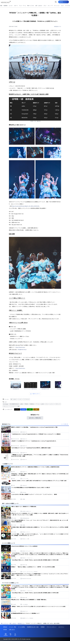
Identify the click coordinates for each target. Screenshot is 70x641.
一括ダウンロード (36, 393)
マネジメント (5, 406)
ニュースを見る (64, 424)
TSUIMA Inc (32, 404)
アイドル (37, 404)
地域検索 (5, 5)
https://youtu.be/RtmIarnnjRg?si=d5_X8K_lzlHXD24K (25, 206)
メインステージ (13, 406)
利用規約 (43, 627)
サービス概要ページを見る (60, 638)
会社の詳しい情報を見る (35, 418)
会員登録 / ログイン (63, 1)
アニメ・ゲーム (22, 5)
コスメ (62, 5)
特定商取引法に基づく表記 (33, 627)
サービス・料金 (12, 627)
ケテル (46, 404)
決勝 (18, 406)
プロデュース (57, 404)
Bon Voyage (5, 404)
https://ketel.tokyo (20, 347)
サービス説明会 (21, 627)
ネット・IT (50, 5)
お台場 (42, 404)
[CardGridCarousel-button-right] (61, 385)
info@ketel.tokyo (22, 349)
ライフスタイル (26, 399)
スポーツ (16, 5)
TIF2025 (26, 404)
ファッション (57, 5)
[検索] (55, 2)
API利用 (5, 629)
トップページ (5, 623)
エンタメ (11, 5)
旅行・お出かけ (38, 5)
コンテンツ (51, 404)
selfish (21, 404)
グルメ (45, 5)
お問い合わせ (12, 629)
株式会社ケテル (57, 26)
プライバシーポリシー (51, 627)
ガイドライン (61, 627)
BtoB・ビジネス (30, 5)
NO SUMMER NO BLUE (14, 404)
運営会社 (5, 627)
